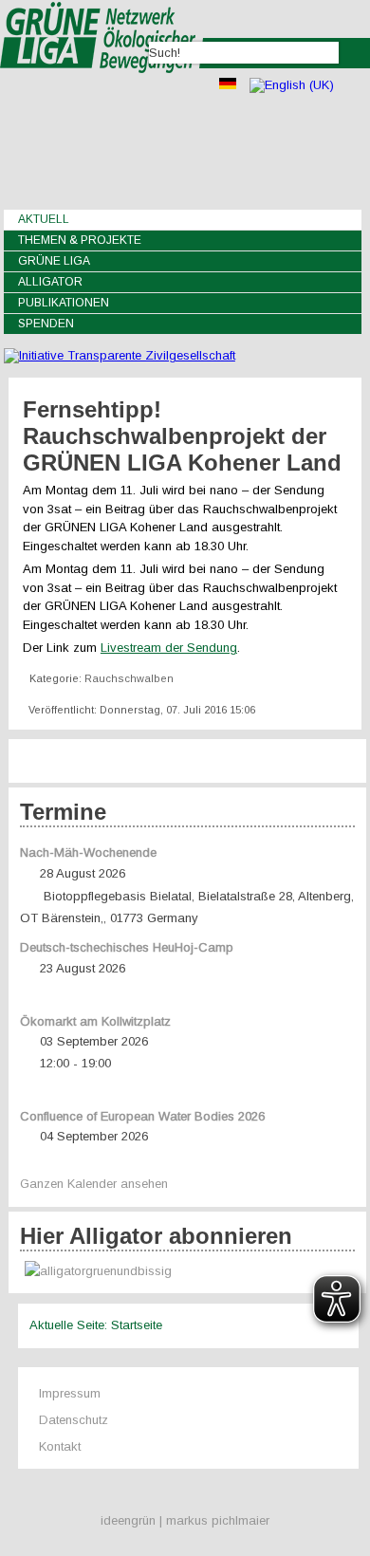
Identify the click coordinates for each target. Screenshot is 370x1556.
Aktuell (43, 219)
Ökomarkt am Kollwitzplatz (95, 1021)
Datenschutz (73, 1420)
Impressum (70, 1393)
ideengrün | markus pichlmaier (185, 1520)
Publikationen (63, 302)
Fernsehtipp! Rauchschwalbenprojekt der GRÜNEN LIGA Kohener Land (182, 436)
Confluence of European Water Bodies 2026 (142, 1116)
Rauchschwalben (129, 678)
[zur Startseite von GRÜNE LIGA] (102, 86)
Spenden (46, 323)
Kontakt (60, 1446)
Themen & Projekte (79, 240)
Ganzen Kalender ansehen (94, 1183)
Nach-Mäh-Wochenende (88, 852)
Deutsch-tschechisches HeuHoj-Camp (126, 947)
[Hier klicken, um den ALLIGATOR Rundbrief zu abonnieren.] (187, 1272)
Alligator (50, 281)
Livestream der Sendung (169, 647)
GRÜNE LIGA (54, 261)
